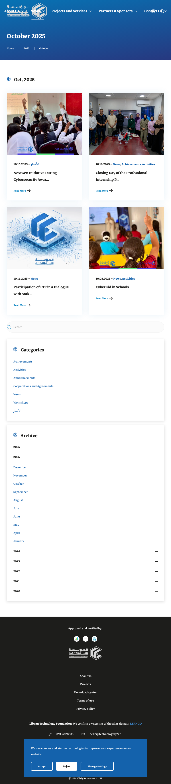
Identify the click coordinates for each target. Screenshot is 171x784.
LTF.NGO (136, 723)
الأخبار (35, 164)
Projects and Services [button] (69, 11)
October (18, 483)
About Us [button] (11, 11)
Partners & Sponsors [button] (116, 11)
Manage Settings (97, 766)
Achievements (131, 164)
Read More (20, 191)
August (18, 500)
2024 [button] (16, 551)
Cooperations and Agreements (33, 386)
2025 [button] (16, 457)
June (16, 516)
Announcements (24, 378)
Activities (148, 164)
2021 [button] (16, 581)
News (116, 164)
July (16, 508)
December (20, 467)
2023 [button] (16, 561)
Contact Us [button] (153, 11)
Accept (42, 766)
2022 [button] (16, 571)
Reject (66, 766)
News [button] (35, 11)
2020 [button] (16, 591)
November (20, 475)
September (20, 492)
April (16, 533)
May (16, 524)
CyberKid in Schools (112, 287)
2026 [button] (16, 447)
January (18, 541)
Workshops (20, 402)
